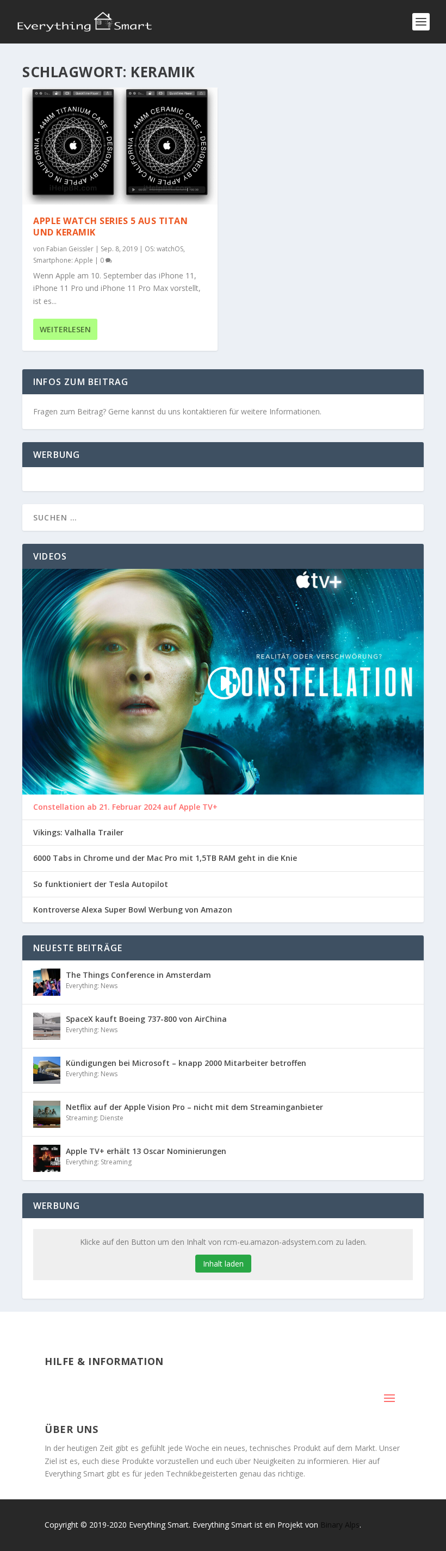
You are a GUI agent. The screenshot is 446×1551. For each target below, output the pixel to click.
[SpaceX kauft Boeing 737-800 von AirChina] (46, 1026)
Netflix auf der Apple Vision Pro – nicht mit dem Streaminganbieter (194, 1107)
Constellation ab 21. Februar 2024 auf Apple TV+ (125, 807)
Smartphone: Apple (63, 260)
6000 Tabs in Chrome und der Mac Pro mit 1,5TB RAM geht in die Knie (165, 858)
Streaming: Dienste (94, 1117)
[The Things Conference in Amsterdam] (46, 982)
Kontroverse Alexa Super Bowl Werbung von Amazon (132, 910)
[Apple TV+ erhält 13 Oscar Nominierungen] (46, 1158)
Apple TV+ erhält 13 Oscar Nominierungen (146, 1151)
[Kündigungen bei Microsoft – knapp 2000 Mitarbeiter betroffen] (46, 1070)
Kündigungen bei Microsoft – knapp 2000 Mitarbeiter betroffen (186, 1063)
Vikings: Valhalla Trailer (78, 832)
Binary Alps (340, 1524)
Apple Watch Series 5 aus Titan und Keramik (110, 226)
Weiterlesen (65, 329)
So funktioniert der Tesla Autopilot (100, 884)
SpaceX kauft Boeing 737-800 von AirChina (146, 1019)
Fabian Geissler (70, 248)
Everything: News (91, 985)
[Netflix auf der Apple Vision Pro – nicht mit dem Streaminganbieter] (46, 1114)
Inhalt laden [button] (223, 1263)
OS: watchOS (164, 248)
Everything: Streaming (99, 1162)
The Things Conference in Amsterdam (138, 975)
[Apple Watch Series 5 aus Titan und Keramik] (120, 146)
